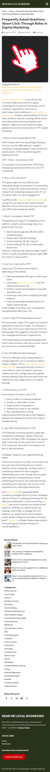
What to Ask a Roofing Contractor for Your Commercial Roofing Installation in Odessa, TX (29, 578)
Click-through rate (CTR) (13, 99)
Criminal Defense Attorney (15, 666)
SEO (6, 632)
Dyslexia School (10, 686)
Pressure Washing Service (14, 611)
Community (8, 645)
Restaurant (8, 662)
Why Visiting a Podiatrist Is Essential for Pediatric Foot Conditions (27, 552)
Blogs (11, 11)
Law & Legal (9, 594)
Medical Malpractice (12, 672)
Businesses (6, 744)
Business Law (9, 655)
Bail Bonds (8, 625)
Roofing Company (11, 601)
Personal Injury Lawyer (13, 628)
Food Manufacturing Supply (15, 618)
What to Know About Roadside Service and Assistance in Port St (29, 561)
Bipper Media (12, 492)
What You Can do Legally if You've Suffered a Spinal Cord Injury (30, 569)
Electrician (8, 604)
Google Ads (22, 199)
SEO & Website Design (13, 615)
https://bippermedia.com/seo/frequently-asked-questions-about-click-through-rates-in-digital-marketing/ (22, 90)
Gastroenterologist (12, 676)
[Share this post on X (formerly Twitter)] (11, 698)
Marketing (39, 32)
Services (7, 598)
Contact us (13, 520)
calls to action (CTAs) (26, 282)
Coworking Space (11, 635)
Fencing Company (11, 683)
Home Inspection (11, 621)
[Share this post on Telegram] (22, 698)
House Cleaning (10, 608)
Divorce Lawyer (10, 642)
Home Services (10, 591)
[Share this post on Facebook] (6, 698)
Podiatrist (8, 638)
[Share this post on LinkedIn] (17, 698)
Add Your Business (14, 757)
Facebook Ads (37, 199)
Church (7, 659)
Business (7, 679)
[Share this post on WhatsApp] (27, 698)
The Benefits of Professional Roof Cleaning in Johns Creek (30, 544)
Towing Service (10, 652)
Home (4, 11)
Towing (7, 669)
